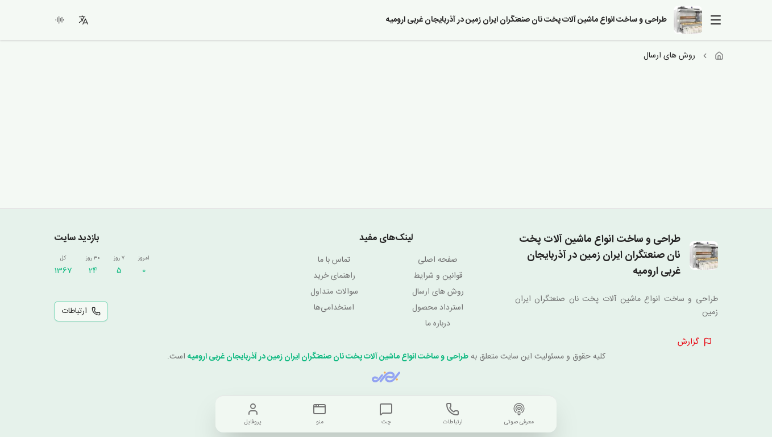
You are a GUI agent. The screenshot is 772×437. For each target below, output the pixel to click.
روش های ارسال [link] (669, 55)
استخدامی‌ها (334, 308)
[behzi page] (386, 377)
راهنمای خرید (334, 276)
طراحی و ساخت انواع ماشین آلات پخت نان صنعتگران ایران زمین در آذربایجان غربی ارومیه (328, 357)
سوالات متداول (334, 292)
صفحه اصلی (438, 260)
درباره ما (437, 323)
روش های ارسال (438, 292)
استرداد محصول (437, 308)
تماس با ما (334, 260)
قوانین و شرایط (438, 276)
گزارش (688, 342)
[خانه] (719, 56)
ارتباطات (74, 311)
